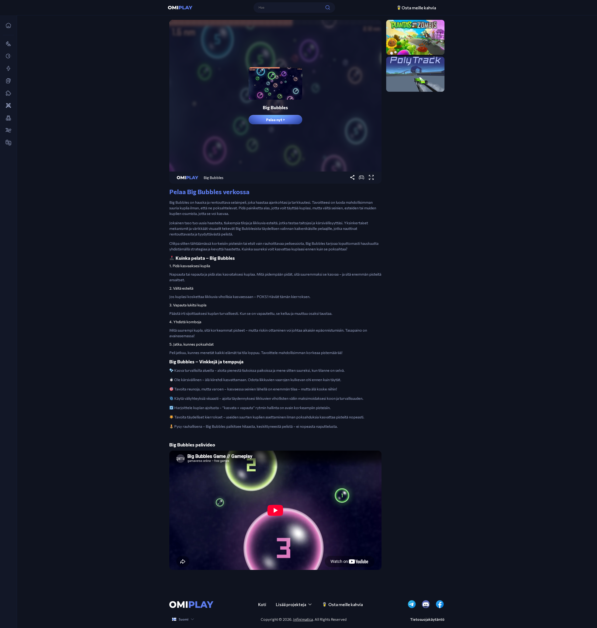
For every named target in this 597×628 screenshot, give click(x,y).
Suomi (183, 619)
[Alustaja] (7, 44)
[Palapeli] (7, 93)
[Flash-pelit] (7, 68)
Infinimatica (303, 619)
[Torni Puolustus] (7, 118)
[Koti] (7, 26)
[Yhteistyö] (7, 143)
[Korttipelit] (7, 81)
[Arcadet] (7, 56)
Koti (262, 604)
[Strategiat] (7, 106)
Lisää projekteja (291, 604)
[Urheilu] (7, 130)
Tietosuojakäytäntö (427, 619)
